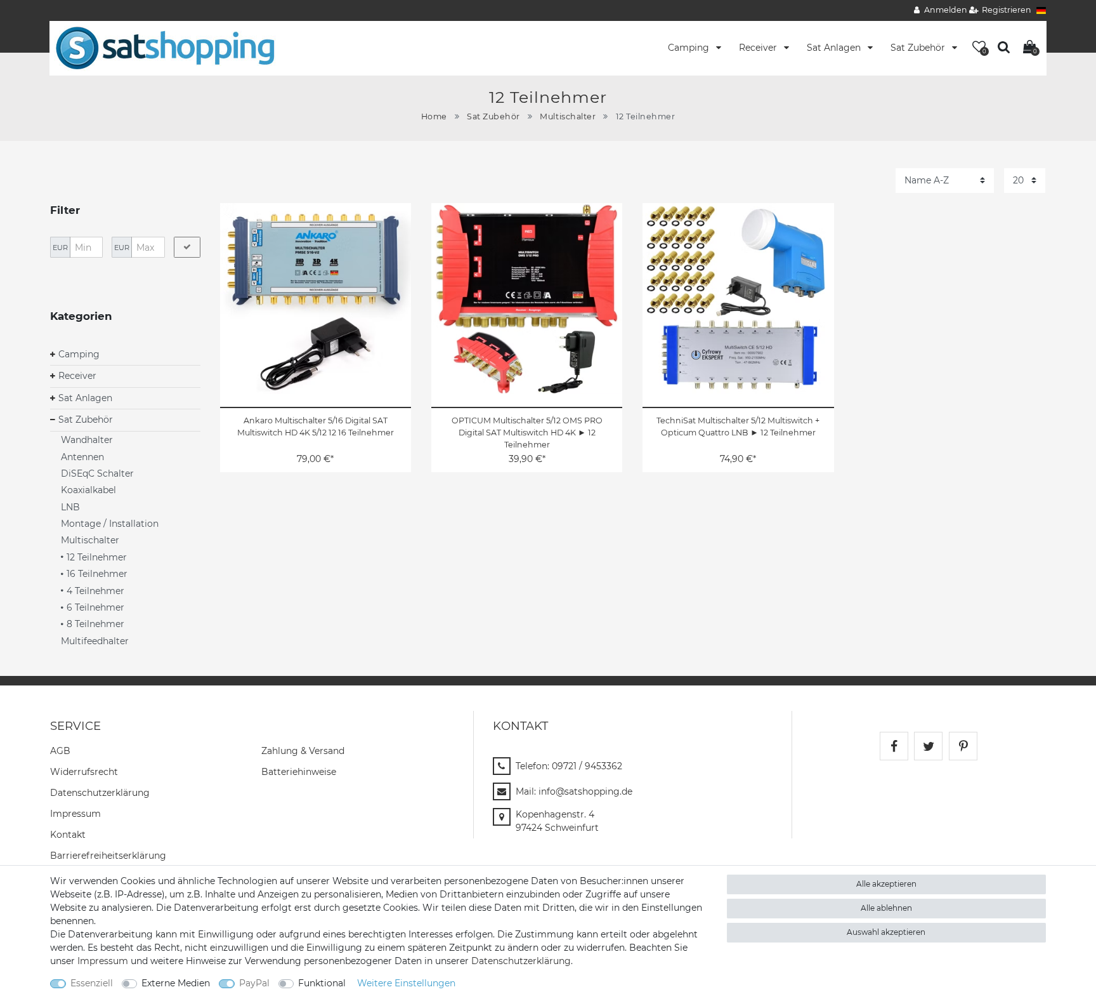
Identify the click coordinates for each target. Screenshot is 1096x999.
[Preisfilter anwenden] (187, 247)
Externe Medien (175, 983)
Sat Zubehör (919, 47)
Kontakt (68, 834)
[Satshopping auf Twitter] (928, 746)
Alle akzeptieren (886, 884)
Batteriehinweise (298, 771)
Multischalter (568, 116)
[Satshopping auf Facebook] (894, 746)
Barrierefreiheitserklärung (108, 855)
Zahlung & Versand (302, 751)
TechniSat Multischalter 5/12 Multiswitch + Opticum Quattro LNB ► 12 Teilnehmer (737, 426)
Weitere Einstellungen (406, 983)
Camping (690, 47)
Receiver (759, 47)
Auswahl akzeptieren (886, 932)
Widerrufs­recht (84, 771)
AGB (60, 751)
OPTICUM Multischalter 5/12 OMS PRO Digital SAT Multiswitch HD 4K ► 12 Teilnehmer (527, 432)
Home (434, 116)
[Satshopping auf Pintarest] (963, 746)
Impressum (75, 813)
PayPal (254, 983)
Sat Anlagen (835, 47)
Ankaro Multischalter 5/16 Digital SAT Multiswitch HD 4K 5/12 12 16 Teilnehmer (315, 426)
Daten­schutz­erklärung (100, 792)
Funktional (322, 983)
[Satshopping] (165, 47)
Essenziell (91, 983)
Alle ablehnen (886, 908)
